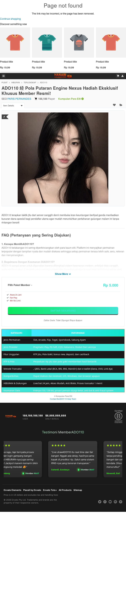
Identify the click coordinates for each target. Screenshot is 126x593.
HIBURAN (15, 82)
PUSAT (5, 82)
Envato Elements (12, 490)
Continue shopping (10, 18)
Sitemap (77, 490)
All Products (65, 490)
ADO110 (43, 82)
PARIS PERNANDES (19, 98)
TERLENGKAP (30, 82)
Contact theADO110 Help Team (63, 398)
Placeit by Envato (32, 490)
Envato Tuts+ (50, 490)
